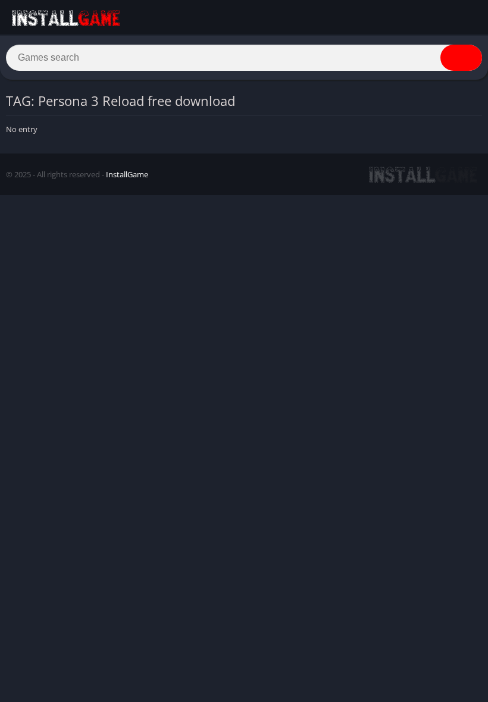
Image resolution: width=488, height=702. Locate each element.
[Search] (461, 58)
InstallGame (127, 174)
